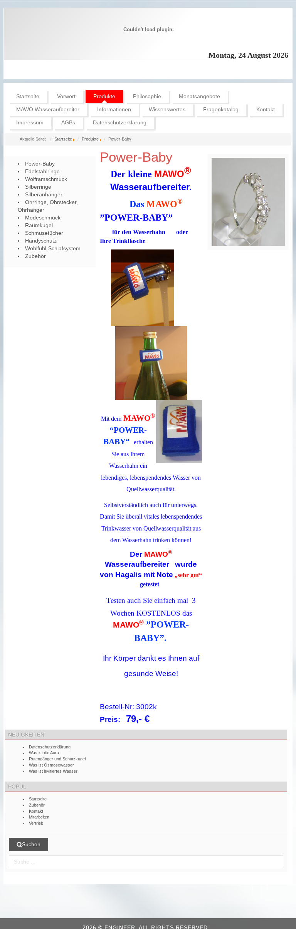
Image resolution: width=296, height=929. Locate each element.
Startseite (63, 139)
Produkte (90, 139)
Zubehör (37, 805)
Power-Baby (136, 156)
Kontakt (36, 811)
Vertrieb (36, 823)
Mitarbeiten (39, 817)
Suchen (31, 844)
